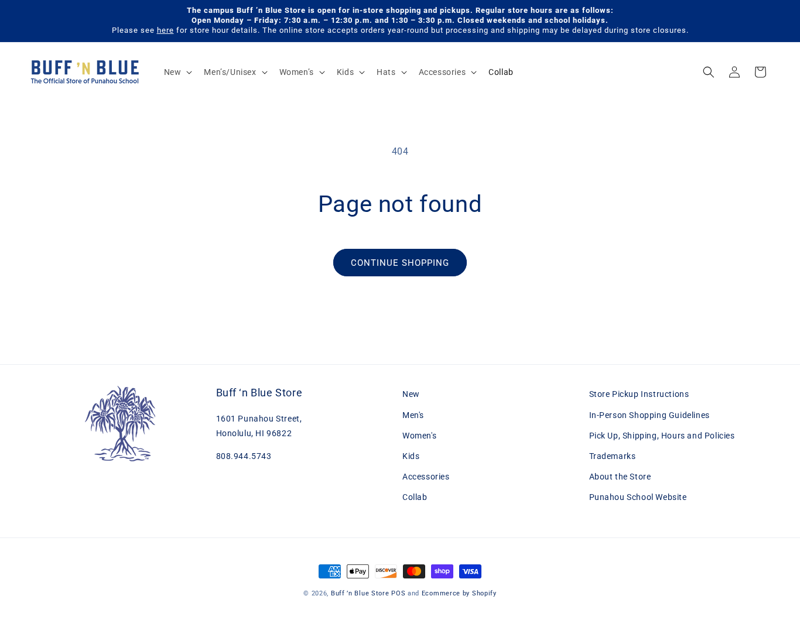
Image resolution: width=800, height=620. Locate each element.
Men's (413, 415)
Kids (410, 456)
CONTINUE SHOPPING (400, 263)
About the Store (620, 476)
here (165, 30)
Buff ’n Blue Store (360, 593)
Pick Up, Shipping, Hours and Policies (662, 435)
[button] (177, 72)
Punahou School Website (638, 497)
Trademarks (612, 456)
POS (398, 593)
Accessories (426, 476)
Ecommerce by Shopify (459, 593)
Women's (419, 435)
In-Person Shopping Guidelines (649, 415)
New (411, 394)
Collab (415, 497)
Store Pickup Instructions (639, 394)
